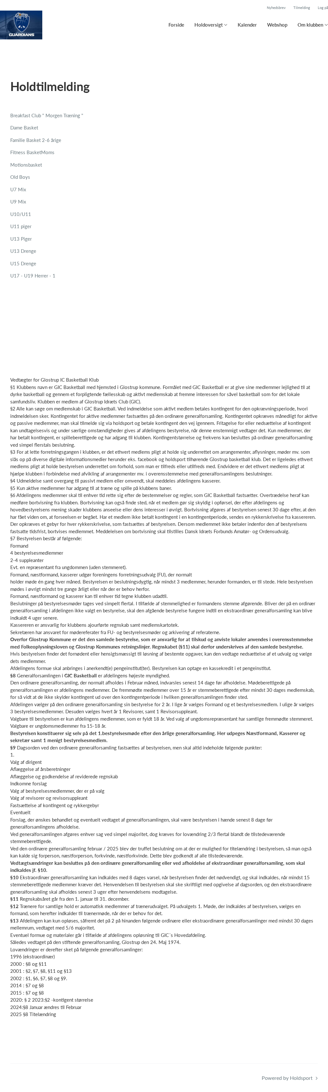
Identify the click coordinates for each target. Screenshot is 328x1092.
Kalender (247, 25)
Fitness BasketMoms (32, 152)
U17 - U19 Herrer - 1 (32, 275)
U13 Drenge (23, 251)
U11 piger (20, 226)
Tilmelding (301, 7)
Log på (323, 7)
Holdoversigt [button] (208, 25)
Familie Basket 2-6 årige (35, 140)
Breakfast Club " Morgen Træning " (46, 115)
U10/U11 (20, 214)
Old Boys (20, 177)
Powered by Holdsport (287, 1078)
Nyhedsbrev (276, 7)
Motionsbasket (26, 165)
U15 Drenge (23, 263)
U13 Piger (21, 239)
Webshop (277, 25)
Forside (176, 25)
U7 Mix (18, 189)
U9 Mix (18, 201)
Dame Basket (24, 127)
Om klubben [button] (310, 25)
